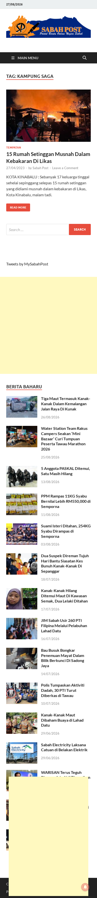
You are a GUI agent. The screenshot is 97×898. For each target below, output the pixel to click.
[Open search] (84, 58)
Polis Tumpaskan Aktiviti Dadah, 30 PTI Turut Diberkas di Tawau (62, 690)
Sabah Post (40, 168)
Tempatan (13, 147)
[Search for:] (48, 229)
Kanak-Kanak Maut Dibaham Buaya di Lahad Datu (62, 720)
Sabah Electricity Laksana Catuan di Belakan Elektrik (64, 747)
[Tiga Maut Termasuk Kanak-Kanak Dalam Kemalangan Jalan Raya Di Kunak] (21, 399)
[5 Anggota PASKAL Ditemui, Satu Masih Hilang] (21, 468)
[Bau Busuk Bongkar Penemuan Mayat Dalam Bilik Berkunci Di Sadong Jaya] (21, 650)
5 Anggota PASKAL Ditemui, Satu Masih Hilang (65, 471)
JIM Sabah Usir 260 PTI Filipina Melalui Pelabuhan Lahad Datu (64, 625)
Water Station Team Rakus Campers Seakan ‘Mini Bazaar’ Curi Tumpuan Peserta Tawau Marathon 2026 (64, 438)
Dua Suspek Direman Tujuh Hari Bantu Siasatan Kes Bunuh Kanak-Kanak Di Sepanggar (65, 563)
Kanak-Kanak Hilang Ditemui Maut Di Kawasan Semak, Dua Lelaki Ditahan (64, 595)
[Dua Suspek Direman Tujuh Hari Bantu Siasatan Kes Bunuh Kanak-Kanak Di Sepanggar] (21, 556)
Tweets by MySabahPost (27, 263)
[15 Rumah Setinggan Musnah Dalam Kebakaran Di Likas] (48, 116)
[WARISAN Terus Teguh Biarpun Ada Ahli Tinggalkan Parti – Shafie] (21, 772)
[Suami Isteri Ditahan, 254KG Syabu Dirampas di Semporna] (21, 526)
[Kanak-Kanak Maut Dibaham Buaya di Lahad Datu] (21, 715)
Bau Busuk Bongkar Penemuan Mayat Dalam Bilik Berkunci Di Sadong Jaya (62, 658)
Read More (16, 206)
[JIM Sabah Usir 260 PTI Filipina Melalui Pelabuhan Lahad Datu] (21, 620)
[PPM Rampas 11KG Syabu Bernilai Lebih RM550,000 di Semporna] (21, 496)
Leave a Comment (65, 168)
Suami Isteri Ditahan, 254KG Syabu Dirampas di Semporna (66, 531)
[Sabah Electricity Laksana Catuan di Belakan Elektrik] (21, 745)
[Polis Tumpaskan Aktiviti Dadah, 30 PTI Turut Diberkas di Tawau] (21, 685)
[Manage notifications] (85, 887)
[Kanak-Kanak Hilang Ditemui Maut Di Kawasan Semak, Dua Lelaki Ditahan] (21, 591)
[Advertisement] (48, 325)
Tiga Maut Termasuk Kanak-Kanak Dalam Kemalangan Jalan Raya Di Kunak (65, 403)
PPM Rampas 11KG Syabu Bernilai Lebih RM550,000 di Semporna (66, 501)
